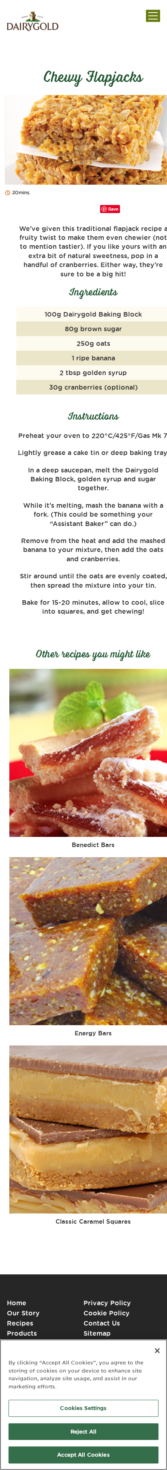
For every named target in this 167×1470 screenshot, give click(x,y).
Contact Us (102, 1323)
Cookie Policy (107, 1313)
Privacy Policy (107, 1302)
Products (22, 1333)
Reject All (83, 1431)
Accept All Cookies (83, 1454)
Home (16, 1302)
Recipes (20, 1323)
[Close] (157, 1351)
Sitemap (97, 1333)
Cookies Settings (83, 1408)
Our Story (23, 1313)
